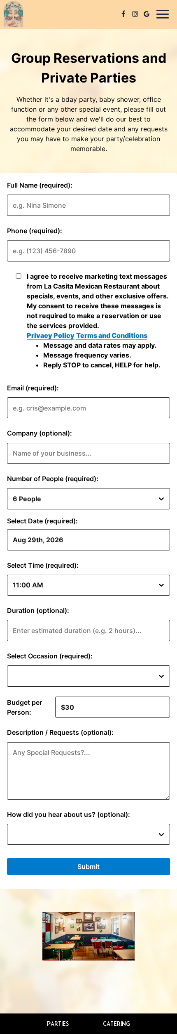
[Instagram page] (135, 14)
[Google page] (146, 14)
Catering (116, 1023)
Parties (58, 1023)
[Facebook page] (123, 14)
